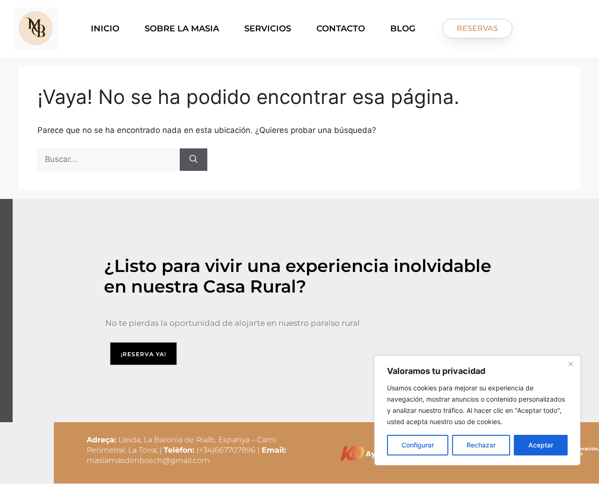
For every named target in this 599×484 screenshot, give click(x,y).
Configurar (418, 445)
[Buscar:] (108, 159)
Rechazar (481, 445)
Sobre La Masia (182, 28)
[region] (477, 410)
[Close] (570, 363)
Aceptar (540, 445)
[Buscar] (193, 159)
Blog (403, 28)
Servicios (267, 28)
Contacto (340, 28)
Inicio (105, 28)
